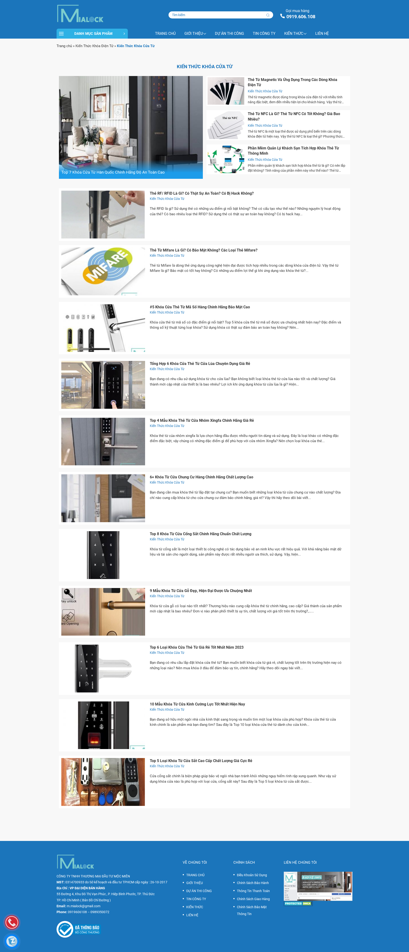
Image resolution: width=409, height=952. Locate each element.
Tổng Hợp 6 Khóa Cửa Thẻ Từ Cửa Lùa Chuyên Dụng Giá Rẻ (200, 363)
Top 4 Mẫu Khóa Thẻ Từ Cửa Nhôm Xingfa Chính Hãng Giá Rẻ (202, 420)
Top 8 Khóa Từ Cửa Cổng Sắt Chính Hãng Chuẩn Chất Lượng (200, 534)
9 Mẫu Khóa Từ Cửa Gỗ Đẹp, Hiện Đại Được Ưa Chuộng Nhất (201, 590)
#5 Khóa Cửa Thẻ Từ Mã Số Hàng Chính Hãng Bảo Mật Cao (200, 307)
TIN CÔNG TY (264, 33)
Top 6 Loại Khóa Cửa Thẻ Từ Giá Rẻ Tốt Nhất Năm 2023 (197, 647)
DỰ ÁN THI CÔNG (229, 33)
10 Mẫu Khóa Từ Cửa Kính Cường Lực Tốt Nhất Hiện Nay (197, 704)
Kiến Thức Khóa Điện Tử (94, 46)
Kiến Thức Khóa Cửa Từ (265, 91)
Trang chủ (64, 46)
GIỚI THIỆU (193, 33)
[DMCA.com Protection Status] (318, 903)
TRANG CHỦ (165, 33)
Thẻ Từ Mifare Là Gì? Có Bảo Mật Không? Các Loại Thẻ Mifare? (204, 250)
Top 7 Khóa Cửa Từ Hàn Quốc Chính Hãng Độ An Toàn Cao (113, 172)
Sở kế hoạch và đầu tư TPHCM (111, 882)
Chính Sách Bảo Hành (253, 883)
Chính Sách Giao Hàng (253, 899)
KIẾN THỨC (293, 33)
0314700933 (74, 882)
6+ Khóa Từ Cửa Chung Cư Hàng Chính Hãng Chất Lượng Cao (201, 477)
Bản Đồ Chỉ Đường (95, 900)
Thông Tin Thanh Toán (253, 891)
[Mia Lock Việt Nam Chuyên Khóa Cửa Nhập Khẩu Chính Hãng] (92, 13)
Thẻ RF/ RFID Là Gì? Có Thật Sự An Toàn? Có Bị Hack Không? (202, 193)
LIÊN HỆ (322, 33)
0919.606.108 (300, 16)
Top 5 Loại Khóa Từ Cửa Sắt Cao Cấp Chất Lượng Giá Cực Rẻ (201, 761)
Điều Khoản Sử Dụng (252, 875)
